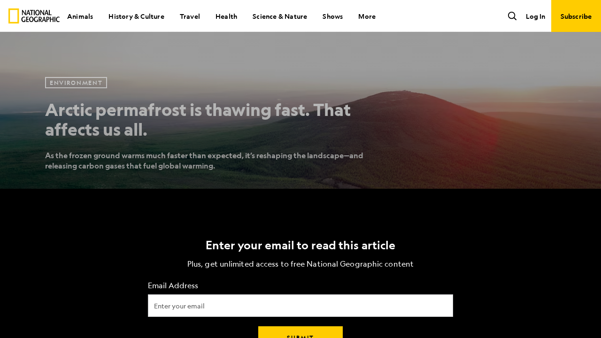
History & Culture (136, 16)
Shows (333, 16)
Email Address (173, 285)
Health (226, 16)
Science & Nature (280, 16)
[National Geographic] (34, 15)
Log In (535, 16)
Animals (80, 16)
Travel (190, 16)
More (367, 16)
